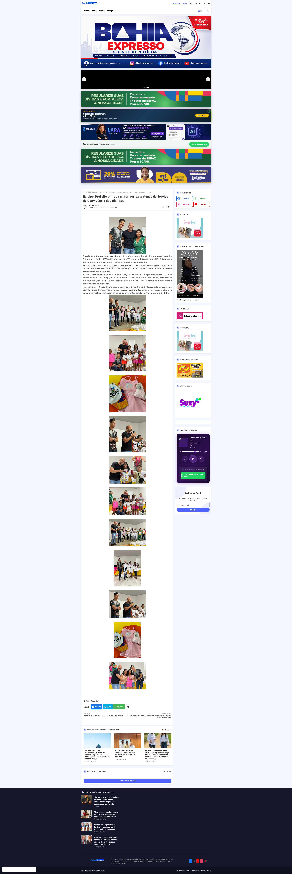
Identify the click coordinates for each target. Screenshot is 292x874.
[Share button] (127, 706)
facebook (186, 198)
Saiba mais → (202, 115)
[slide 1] (144, 87)
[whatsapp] (195, 3)
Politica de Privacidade (183, 870)
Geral (88, 10)
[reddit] (205, 861)
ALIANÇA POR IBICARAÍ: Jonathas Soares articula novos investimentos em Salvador (125, 753)
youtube (203, 204)
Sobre (209, 870)
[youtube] (197, 861)
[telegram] (200, 3)
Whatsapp (120, 707)
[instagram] (209, 3)
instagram (186, 204)
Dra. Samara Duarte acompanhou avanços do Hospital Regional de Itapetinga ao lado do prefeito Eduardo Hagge (97, 754)
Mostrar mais (166, 730)
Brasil (94, 10)
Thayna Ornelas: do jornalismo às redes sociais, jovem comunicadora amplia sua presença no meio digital (106, 800)
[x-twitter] (204, 3)
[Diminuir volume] (185, 459)
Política (101, 10)
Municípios (110, 10)
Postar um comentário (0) (127, 780)
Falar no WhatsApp (200, 144)
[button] (207, 10)
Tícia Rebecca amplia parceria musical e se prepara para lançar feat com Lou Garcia (106, 814)
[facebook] (191, 3)
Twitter (108, 707)
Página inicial (87, 192)
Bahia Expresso (100, 870)
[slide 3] (148, 87)
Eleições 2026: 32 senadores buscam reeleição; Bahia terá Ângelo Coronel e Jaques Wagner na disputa (105, 840)
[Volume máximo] (201, 452)
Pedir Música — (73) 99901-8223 (194, 475)
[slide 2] (146, 87)
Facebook (97, 707)
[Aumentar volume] (201, 459)
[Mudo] (180, 452)
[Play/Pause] (193, 459)
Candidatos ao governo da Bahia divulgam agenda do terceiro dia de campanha (105, 827)
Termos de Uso (195, 870)
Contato (203, 870)
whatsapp (203, 198)
